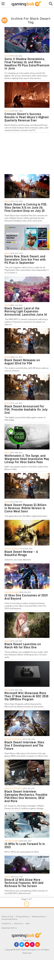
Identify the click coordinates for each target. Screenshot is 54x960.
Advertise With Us (9, 928)
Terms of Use (7, 916)
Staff (27, 923)
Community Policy (9, 919)
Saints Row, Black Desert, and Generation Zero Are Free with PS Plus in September (25, 260)
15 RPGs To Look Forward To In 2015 (24, 845)
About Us (18, 923)
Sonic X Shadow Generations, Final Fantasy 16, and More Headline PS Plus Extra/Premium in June (27, 63)
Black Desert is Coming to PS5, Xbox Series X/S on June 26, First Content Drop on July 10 (25, 208)
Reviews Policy (38, 916)
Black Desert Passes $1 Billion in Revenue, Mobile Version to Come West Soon (25, 508)
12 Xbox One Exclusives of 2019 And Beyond (26, 597)
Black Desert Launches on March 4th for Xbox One (22, 645)
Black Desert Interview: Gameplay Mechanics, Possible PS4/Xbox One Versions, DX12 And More (25, 796)
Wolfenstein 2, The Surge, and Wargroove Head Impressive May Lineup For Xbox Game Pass (26, 459)
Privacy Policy (22, 916)
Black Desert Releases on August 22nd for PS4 (22, 361)
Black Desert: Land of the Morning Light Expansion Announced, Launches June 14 (25, 312)
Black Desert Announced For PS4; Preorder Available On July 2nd (26, 410)
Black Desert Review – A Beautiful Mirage (21, 553)
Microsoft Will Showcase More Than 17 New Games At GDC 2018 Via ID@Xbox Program (26, 696)
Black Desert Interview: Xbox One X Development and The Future (24, 745)
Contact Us (6, 923)
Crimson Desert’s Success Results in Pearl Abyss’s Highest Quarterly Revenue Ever (26, 117)
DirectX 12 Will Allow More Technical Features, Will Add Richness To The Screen (23, 883)
